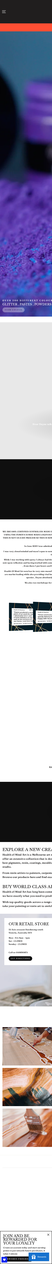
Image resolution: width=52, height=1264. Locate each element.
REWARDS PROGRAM (18, 1259)
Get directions (20, 958)
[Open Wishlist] (4, 1260)
